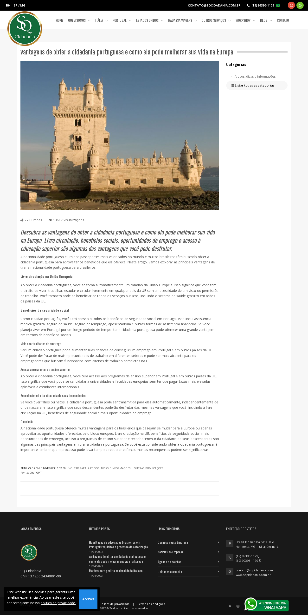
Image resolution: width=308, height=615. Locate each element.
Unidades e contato (170, 571)
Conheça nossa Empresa (173, 542)
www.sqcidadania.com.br (253, 575)
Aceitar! (88, 599)
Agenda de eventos (169, 561)
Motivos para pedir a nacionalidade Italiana (115, 570)
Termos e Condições (151, 604)
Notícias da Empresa (170, 551)
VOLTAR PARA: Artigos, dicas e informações (100, 468)
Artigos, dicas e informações (255, 76)
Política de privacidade (114, 604)
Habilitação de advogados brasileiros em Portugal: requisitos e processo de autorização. (118, 544)
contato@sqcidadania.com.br (256, 570)
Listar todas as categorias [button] (254, 85)
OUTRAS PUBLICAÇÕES (148, 468)
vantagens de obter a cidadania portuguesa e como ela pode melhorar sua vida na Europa (117, 559)
